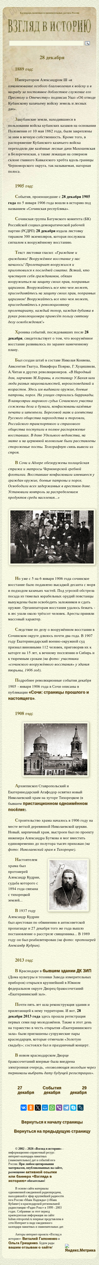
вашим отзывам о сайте (30, 1247)
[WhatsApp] (52, 1108)
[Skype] (73, 1108)
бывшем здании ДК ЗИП (67, 971)
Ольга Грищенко (23, 1243)
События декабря (52, 1090)
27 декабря (26, 1090)
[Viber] (59, 1108)
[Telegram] (66, 1108)
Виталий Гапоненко (39, 1238)
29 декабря (78, 1090)
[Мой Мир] (45, 1108)
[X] (38, 1108)
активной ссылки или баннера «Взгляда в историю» (32, 1176)
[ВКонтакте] (24, 1108)
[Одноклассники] (31, 1108)
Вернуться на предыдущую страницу (52, 1131)
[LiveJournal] (80, 1108)
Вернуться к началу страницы (52, 1122)
